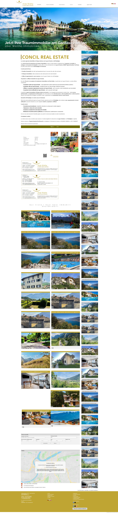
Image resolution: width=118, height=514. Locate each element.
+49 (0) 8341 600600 (28, 496)
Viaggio (49, 497)
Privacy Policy (76, 496)
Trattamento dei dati (77, 497)
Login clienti (89, 4)
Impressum (75, 493)
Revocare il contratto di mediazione (80, 508)
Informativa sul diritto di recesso (79, 499)
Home (49, 493)
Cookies (75, 495)
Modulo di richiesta (51, 496)
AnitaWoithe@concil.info (26, 498)
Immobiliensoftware (115, 512)
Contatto (79, 4)
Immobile (39, 4)
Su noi (71, 4)
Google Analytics (76, 498)
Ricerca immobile (50, 4)
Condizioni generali (77, 494)
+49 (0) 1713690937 (28, 497)
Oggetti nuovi (50, 495)
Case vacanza (62, 4)
